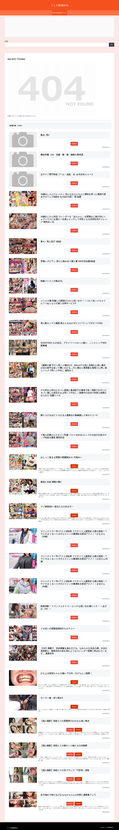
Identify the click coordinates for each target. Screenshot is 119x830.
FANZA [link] (74, 144)
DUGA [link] (74, 466)
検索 (6, 41)
